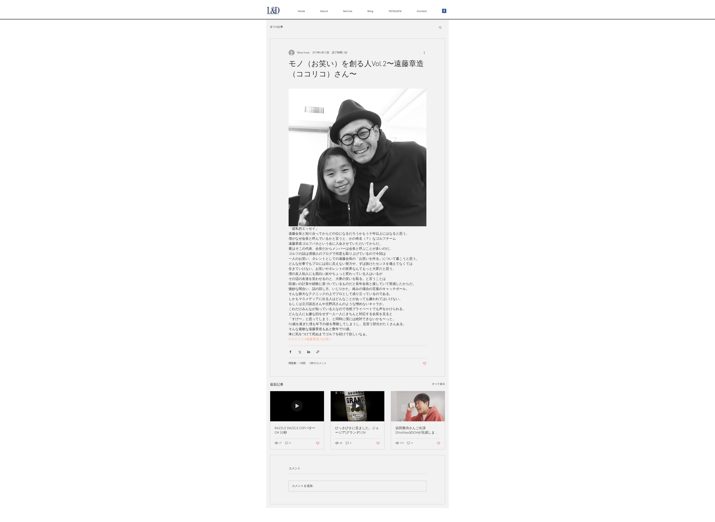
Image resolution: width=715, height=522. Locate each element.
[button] (440, 27)
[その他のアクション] (424, 52)
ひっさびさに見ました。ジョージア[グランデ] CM (357, 430)
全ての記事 (276, 27)
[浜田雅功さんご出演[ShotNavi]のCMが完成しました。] (418, 406)
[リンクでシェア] (318, 352)
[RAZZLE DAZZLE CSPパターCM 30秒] (297, 406)
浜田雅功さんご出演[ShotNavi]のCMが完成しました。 (416, 430)
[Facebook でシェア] (290, 352)
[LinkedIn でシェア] (308, 352)
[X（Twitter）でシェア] (299, 352)
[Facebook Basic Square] (444, 11)
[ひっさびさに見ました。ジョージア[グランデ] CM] (357, 406)
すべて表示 (438, 384)
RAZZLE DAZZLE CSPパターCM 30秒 (295, 430)
